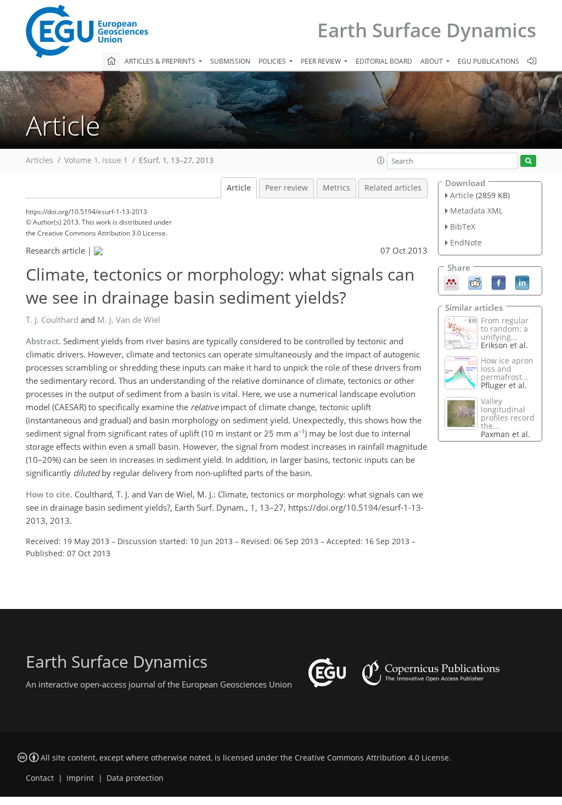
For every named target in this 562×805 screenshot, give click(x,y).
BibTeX (462, 226)
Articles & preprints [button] (161, 61)
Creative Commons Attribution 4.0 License (372, 758)
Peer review (286, 188)
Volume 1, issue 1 (96, 160)
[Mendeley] (451, 281)
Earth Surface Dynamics (426, 30)
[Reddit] (475, 281)
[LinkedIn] (522, 281)
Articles (39, 160)
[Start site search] (528, 161)
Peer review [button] (321, 61)
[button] (381, 160)
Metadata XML (476, 210)
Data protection (135, 778)
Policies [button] (273, 61)
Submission (230, 61)
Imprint (80, 778)
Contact (40, 778)
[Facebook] (498, 281)
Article (239, 188)
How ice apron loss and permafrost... (507, 368)
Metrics (336, 188)
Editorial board (384, 61)
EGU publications (488, 61)
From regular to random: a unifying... (505, 328)
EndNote (466, 242)
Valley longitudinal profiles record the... (508, 413)
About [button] (432, 61)
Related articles (393, 188)
